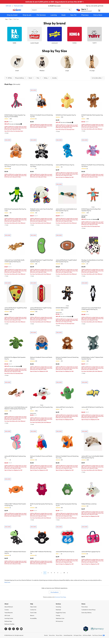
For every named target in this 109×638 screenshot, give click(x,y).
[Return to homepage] (17, 10)
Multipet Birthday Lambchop (88, 504)
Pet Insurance (59, 621)
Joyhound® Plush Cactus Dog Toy (64, 407)
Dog (6, 19)
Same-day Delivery (86, 612)
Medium (42, 70)
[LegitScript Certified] (85, 628)
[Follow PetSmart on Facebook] (6, 629)
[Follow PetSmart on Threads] (13, 629)
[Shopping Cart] (101, 11)
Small (17, 70)
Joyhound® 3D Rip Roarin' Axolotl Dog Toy (92, 407)
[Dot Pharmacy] (97, 629)
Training (58, 615)
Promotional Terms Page (60, 597)
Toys (10, 19)
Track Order (33, 612)
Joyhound (55, 43)
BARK (14, 43)
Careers (7, 609)
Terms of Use (52, 635)
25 (64, 572)
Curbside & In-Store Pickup (88, 609)
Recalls (46, 635)
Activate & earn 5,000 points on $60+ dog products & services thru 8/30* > (54, 2)
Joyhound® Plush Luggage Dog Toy (90, 551)
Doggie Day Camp (61, 612)
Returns (32, 615)
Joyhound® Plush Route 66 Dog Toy (65, 551)
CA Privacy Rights (87, 635)
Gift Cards (7, 615)
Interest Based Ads (68, 635)
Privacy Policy (59, 635)
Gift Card (8, 6)
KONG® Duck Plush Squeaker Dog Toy (66, 115)
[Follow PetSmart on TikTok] (17, 629)
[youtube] (21, 629)
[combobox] (51, 9)
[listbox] (55, 35)
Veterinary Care (60, 618)
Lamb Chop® (34, 43)
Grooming (58, 607)
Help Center (33, 607)
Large (67, 70)
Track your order (18, 6)
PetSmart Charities (9, 624)
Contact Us (33, 609)
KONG (74, 43)
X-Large (92, 70)
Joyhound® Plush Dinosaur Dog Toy (65, 165)
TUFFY (95, 43)
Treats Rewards (9, 612)
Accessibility (33, 618)
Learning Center (9, 618)
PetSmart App (8, 621)
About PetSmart (9, 607)
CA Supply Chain (77, 635)
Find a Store (84, 607)
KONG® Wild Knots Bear (62, 308)
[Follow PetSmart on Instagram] (9, 629)
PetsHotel (58, 609)
